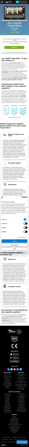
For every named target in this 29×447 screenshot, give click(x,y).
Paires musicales (21, 398)
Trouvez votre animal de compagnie (21, 397)
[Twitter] (11, 369)
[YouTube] (14, 369)
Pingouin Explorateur (21, 405)
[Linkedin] (20, 369)
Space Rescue (7, 409)
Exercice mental (14, 425)
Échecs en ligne (7, 393)
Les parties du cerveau (7, 377)
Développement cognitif (14, 419)
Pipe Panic (7, 397)
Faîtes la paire (7, 408)
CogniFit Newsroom (5, 439)
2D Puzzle (21, 403)
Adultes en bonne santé (21, 378)
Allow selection (14, 244)
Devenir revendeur (24, 439)
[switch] (25, 224)
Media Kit (11, 439)
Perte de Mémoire (7, 382)
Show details (22, 237)
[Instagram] (17, 369)
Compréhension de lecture (14, 428)
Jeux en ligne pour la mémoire (21, 410)
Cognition (7, 381)
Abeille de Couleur (21, 407)
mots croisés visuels (7, 406)
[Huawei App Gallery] (14, 361)
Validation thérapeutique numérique (21, 375)
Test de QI (14, 432)
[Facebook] (8, 369)
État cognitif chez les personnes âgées (21, 386)
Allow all (14, 241)
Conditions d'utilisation (7, 437)
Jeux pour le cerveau (21, 411)
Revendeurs (14, 417)
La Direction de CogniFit (22, 437)
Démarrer (14, 47)
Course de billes (7, 412)
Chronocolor (21, 399)
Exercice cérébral (14, 420)
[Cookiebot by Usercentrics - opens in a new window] (21, 197)
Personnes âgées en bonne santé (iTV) (21, 383)
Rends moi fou (7, 405)
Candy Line (21, 402)
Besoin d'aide (23, 442)
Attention (7, 387)
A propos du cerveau (7, 376)
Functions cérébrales (7, 385)
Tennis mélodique (21, 393)
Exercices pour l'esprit (14, 423)
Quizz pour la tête (14, 421)
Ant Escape (7, 402)
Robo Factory (7, 401)
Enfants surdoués (14, 429)
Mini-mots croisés (7, 395)
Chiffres (21, 406)
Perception (7, 386)
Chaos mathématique (7, 410)
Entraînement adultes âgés (21, 384)
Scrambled (21, 395)
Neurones (7, 378)
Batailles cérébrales (14, 430)
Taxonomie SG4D (21, 389)
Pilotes (21, 379)
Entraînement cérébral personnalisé (14, 424)
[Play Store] (14, 357)
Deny (14, 248)
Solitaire (7, 400)
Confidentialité (14, 437)
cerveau (25, 100)
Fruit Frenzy (7, 396)
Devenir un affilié (17, 439)
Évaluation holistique (21, 380)
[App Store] (14, 354)
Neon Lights (7, 404)
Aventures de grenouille (21, 401)
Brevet (14, 416)
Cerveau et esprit (7, 374)
